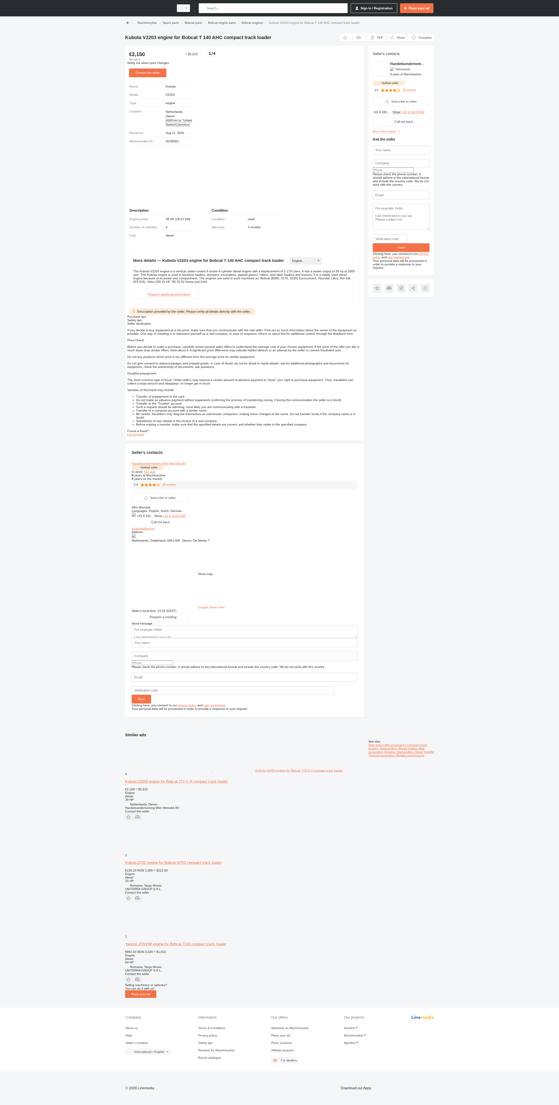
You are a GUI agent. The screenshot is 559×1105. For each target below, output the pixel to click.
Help (129, 1035)
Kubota (171, 86)
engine (170, 103)
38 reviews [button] (169, 484)
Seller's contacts (137, 1043)
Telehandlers (389, 748)
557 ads (149, 472)
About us (132, 1028)
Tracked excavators (382, 755)
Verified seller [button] (148, 467)
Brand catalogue (209, 1057)
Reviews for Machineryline (216, 1050)
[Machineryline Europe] (148, 8)
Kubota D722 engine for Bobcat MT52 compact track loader (173, 863)
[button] (346, 37)
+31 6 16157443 (174, 516)
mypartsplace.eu (143, 528)
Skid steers (376, 745)
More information (384, 131)
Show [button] (158, 516)
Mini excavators (396, 745)
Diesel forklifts (424, 752)
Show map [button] (205, 574)
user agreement (215, 705)
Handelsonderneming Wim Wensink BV (159, 463)
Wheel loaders (408, 748)
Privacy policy (207, 1035)
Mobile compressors (410, 755)
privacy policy (187, 705)
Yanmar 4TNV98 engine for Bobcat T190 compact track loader (175, 944)
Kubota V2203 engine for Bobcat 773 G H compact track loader (176, 781)
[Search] (203, 8)
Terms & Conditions (211, 1028)
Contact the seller (148, 72)
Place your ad (140, 994)
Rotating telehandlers (399, 752)
